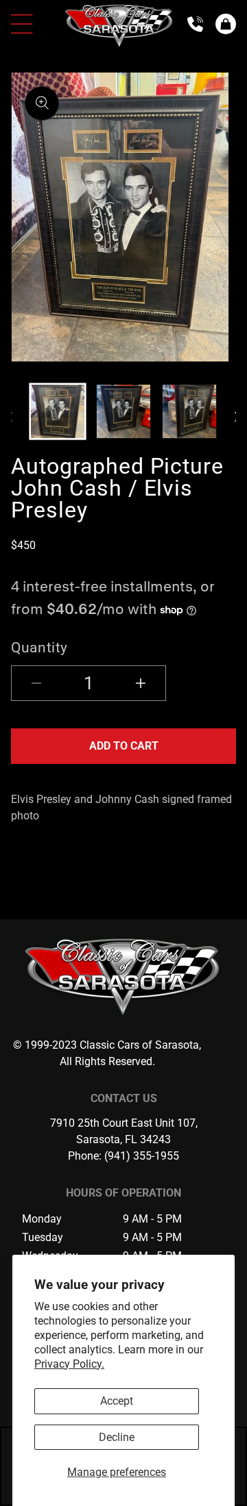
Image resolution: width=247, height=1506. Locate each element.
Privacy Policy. (69, 1363)
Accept (116, 1400)
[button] (225, 24)
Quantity (39, 647)
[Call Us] (195, 24)
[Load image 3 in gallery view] (189, 411)
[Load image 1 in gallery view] (57, 411)
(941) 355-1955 (141, 1155)
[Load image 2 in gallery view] (123, 411)
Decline (116, 1437)
